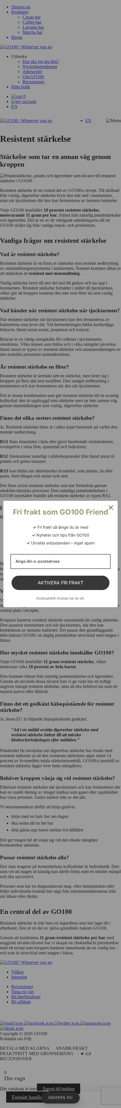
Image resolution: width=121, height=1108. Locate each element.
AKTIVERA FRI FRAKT (60, 583)
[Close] (111, 507)
